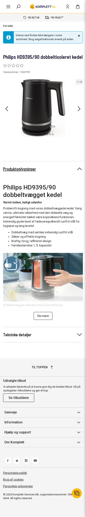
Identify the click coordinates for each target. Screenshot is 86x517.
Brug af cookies (13, 479)
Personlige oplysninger (18, 486)
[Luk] (78, 35)
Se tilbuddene (19, 398)
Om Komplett (14, 442)
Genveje (10, 412)
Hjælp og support (17, 432)
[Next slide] (79, 109)
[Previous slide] (6, 109)
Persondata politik (15, 473)
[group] (43, 108)
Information (13, 422)
